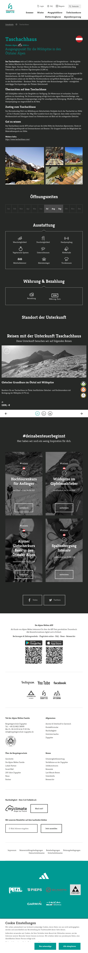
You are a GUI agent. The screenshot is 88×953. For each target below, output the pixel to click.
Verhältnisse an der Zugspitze (57, 762)
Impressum (12, 850)
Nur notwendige (45, 946)
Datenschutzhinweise (37, 853)
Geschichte (9, 759)
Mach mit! (39, 808)
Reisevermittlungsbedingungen (31, 850)
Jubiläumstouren (52, 765)
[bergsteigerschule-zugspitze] (44, 698)
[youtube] (44, 685)
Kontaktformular (52, 727)
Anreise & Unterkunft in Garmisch (58, 723)
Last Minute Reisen (53, 772)
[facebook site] (60, 684)
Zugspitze (49, 737)
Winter (40, 12)
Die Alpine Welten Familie (14, 762)
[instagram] (27, 685)
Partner (8, 779)
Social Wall (9, 769)
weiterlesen (23, 508)
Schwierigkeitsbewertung (55, 759)
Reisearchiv (50, 779)
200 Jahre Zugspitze (13, 772)
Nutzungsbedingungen (71, 850)
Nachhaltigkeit (51, 730)
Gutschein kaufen (52, 734)
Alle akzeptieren (69, 946)
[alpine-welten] (31, 698)
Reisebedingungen (53, 850)
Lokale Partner (10, 765)
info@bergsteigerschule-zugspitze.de (19, 732)
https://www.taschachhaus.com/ (17, 139)
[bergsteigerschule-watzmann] (57, 698)
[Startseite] (10, 8)
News (7, 776)
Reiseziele (49, 769)
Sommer (29, 12)
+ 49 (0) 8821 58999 (16, 726)
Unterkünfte (9, 24)
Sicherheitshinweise (55, 853)
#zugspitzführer (55, 12)
